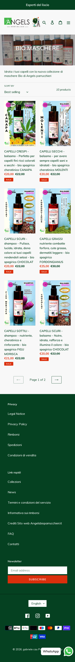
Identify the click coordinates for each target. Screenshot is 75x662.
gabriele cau (30, 649)
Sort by (9, 85)
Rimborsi (13, 434)
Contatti (13, 544)
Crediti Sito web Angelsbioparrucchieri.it (35, 523)
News (12, 492)
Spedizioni (15, 445)
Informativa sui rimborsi (23, 513)
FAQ (11, 534)
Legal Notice (16, 414)
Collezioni (14, 482)
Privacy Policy (17, 424)
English (36, 603)
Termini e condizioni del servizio (29, 502)
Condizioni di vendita (22, 455)
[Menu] (68, 22)
